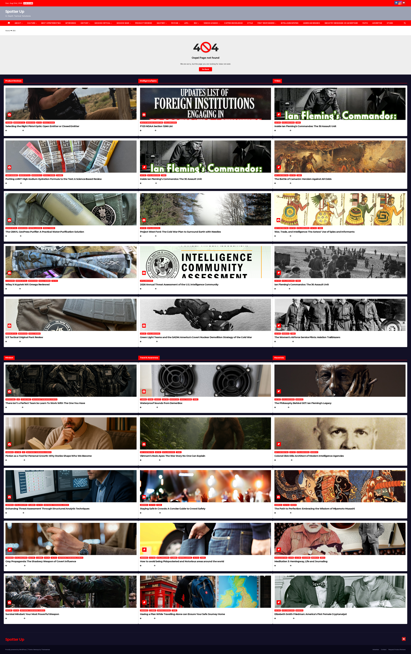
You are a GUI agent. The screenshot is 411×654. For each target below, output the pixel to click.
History (85, 23)
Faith (365, 23)
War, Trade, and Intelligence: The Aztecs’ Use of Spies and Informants (314, 231)
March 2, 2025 (282, 565)
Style (250, 23)
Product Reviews (143, 23)
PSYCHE (175, 23)
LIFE (186, 23)
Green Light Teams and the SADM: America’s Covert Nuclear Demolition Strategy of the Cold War (196, 337)
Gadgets (158, 399)
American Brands (311, 23)
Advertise (377, 23)
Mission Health (37, 175)
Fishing (150, 399)
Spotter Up (14, 11)
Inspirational (10, 399)
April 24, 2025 (282, 183)
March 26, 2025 (283, 460)
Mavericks (285, 333)
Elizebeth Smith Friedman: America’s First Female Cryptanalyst (310, 614)
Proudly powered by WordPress (16, 649)
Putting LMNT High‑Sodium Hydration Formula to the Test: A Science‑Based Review (53, 179)
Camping (143, 399)
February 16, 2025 (284, 618)
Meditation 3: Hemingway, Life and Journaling (300, 561)
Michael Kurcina (28, 289)
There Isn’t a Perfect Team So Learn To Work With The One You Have (45, 403)
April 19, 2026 (148, 236)
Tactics (54, 280)
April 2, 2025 (281, 289)
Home (7, 31)
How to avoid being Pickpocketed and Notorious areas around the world (182, 561)
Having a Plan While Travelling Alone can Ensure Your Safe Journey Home (182, 614)
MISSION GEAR (123, 23)
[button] (405, 23)
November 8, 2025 (14, 618)
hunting (165, 399)
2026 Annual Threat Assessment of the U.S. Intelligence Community (179, 284)
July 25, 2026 (147, 130)
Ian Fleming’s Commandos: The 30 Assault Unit (301, 284)
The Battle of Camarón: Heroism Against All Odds (302, 179)
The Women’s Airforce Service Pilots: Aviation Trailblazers (307, 337)
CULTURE (31, 23)
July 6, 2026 (12, 289)
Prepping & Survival (35, 228)
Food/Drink (306, 557)
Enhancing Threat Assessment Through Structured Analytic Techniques (47, 508)
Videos (322, 557)
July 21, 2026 (13, 236)
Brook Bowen (164, 407)
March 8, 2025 (282, 513)
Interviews (70, 23)
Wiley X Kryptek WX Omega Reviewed (27, 284)
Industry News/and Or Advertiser (341, 23)
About (18, 23)
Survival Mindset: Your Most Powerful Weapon (32, 614)
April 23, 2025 (282, 236)
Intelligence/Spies (290, 23)
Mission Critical (19, 122)
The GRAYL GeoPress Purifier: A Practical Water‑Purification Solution (44, 231)
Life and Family (26, 399)
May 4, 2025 (281, 407)
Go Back (205, 69)
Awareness (9, 452)
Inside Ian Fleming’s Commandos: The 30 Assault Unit (171, 179)
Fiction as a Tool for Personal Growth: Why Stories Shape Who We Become (48, 455)
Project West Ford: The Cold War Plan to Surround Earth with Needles (180, 231)
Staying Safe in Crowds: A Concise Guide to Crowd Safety (172, 508)
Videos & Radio (211, 23)
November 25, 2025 (150, 513)
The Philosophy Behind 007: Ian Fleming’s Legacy (302, 403)
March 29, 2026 (148, 407)
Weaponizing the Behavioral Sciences (45, 399)
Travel (195, 399)
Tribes (164, 175)
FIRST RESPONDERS (266, 23)
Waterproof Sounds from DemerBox (161, 403)
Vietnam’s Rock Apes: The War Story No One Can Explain (172, 455)
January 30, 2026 (14, 460)
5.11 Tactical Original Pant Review (24, 337)
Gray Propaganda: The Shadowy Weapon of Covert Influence (40, 561)
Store (390, 23)
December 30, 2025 (150, 460)
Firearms (9, 122)
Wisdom (293, 505)
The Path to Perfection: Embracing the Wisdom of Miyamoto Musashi (314, 508)
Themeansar (45, 649)
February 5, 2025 (283, 341)
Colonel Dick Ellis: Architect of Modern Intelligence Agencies (309, 455)
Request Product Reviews (397, 649)
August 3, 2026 (13, 407)
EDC (196, 23)
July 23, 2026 (13, 183)
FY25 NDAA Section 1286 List (156, 126)
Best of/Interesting (51, 23)
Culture (17, 452)
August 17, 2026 (14, 130)
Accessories (10, 280)
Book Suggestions (281, 557)
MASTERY (161, 23)
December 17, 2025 (15, 565)
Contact (383, 649)
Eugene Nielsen (30, 130)
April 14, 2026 (148, 289)
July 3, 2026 (12, 341)
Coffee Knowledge (233, 23)
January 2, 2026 (14, 513)
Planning (32, 505)
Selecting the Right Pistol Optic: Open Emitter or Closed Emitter (42, 126)
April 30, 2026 (148, 183)
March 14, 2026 (148, 341)
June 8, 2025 (147, 565)
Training (59, 175)
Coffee (291, 557)
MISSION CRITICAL (103, 23)
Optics (39, 122)
